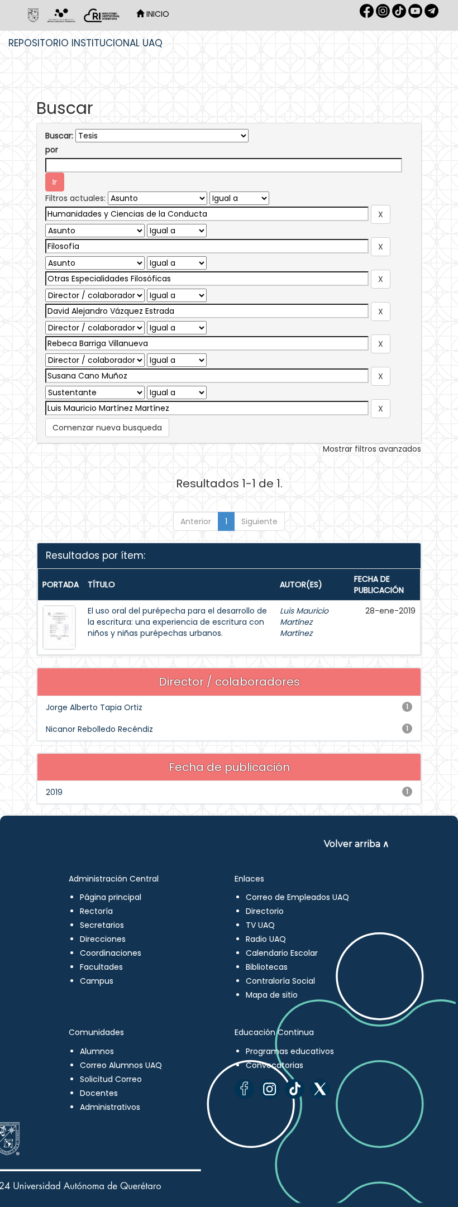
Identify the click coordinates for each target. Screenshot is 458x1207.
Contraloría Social (280, 980)
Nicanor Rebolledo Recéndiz (99, 729)
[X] (320, 1089)
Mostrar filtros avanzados (372, 448)
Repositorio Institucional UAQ (85, 43)
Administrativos (110, 1107)
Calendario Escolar (282, 953)
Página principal (110, 897)
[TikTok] (294, 1089)
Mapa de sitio (272, 994)
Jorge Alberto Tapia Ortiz (94, 707)
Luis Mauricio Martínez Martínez (304, 622)
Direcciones (103, 939)
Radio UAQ (266, 939)
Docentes (99, 1093)
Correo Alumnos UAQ (121, 1065)
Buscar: (59, 135)
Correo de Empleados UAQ (297, 897)
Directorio (265, 911)
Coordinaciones (110, 953)
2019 (54, 792)
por (51, 149)
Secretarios (102, 925)
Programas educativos (290, 1051)
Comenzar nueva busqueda (107, 427)
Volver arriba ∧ (356, 844)
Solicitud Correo (111, 1079)
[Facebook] (244, 1089)
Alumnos (97, 1051)
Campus (96, 980)
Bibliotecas (267, 967)
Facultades (101, 967)
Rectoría (96, 911)
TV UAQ (260, 925)
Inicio (156, 14)
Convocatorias (274, 1065)
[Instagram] (269, 1089)
